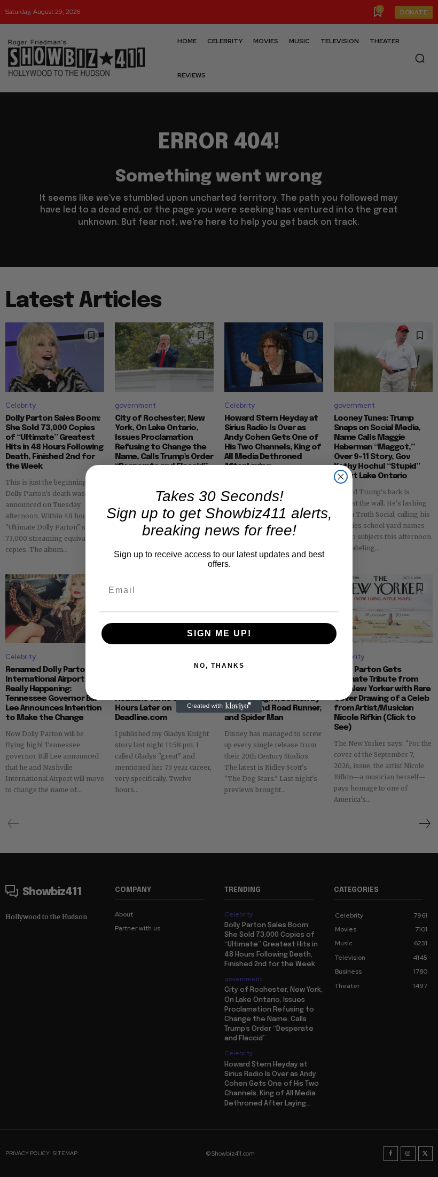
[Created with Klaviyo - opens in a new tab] (219, 706)
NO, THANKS (219, 665)
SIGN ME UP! (219, 633)
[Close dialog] (340, 476)
